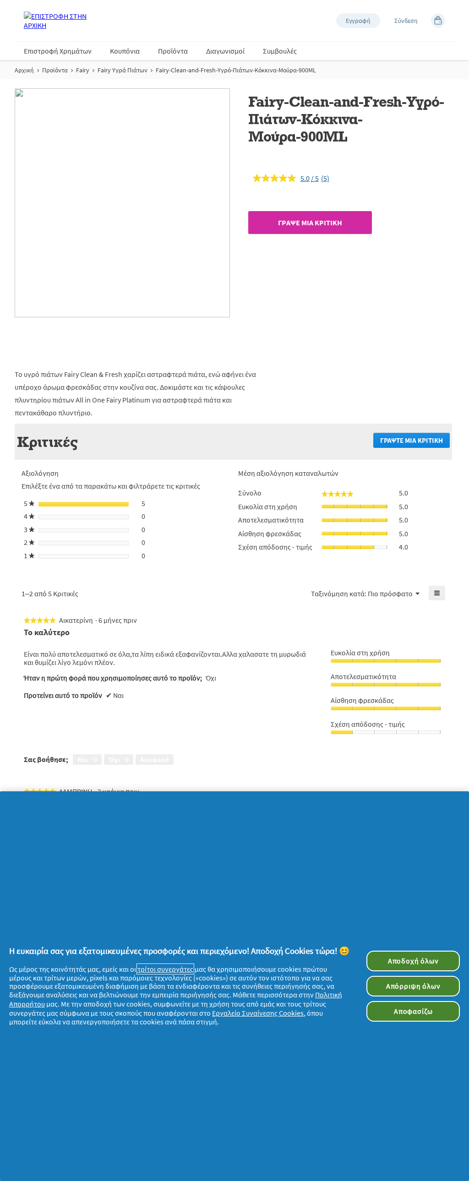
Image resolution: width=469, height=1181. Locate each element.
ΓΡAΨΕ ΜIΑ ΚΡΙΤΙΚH (310, 222)
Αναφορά (154, 759)
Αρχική (24, 70)
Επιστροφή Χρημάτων (58, 50)
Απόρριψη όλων (413, 986)
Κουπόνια (125, 50)
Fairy (82, 70)
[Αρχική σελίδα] (60, 20)
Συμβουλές (280, 50)
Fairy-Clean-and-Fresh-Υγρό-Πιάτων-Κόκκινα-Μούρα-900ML (236, 70)
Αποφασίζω (413, 1011)
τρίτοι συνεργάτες (165, 969)
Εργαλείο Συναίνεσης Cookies (258, 1013)
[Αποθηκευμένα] (438, 20)
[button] (358, 20)
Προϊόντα (173, 50)
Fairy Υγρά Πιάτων (122, 70)
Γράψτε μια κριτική (415, 442)
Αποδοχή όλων (413, 960)
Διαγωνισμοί (225, 50)
